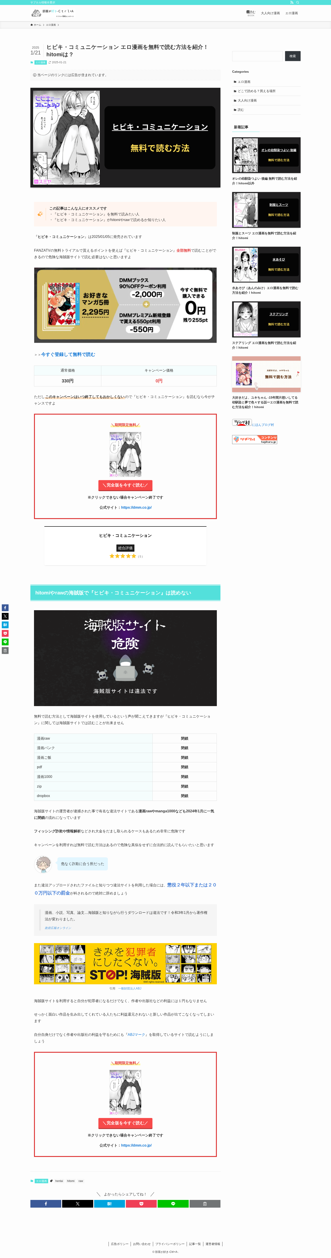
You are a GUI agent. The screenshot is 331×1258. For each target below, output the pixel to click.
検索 (293, 56)
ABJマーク (136, 1035)
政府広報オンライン (58, 928)
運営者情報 (213, 1244)
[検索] (298, 2)
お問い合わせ (142, 1244)
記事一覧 (195, 1244)
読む (241, 109)
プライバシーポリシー (170, 1244)
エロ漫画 (40, 62)
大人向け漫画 (247, 100)
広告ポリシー (120, 1244)
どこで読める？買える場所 (257, 91)
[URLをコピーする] (205, 1204)
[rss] (292, 2)
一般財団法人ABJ (129, 988)
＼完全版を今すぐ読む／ (125, 485)
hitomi (71, 1181)
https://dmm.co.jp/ (136, 507)
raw (81, 1181)
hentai (59, 1181)
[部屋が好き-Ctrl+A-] (52, 13)
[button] (45, 1204)
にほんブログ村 (263, 425)
